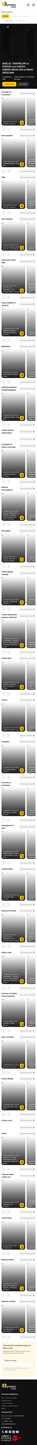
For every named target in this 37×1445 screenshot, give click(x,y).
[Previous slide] (4, 129)
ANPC (3, 1408)
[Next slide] (8, 129)
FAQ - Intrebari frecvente (9, 1398)
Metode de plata (6, 1400)
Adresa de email (10, 1360)
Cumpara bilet (9, 84)
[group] (18, 41)
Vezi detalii (23, 84)
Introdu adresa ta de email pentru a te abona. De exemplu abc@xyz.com (17, 1368)
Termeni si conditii (7, 1403)
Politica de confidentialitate (9, 1406)
